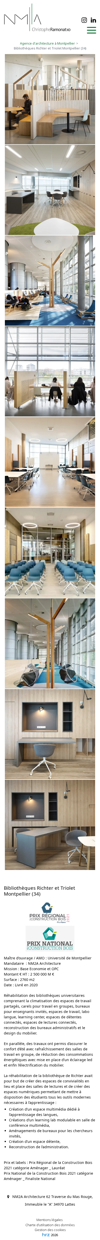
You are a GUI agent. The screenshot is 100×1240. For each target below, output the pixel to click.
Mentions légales (49, 1219)
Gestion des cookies (50, 1229)
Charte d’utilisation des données (50, 1225)
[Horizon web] (46, 1234)
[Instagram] (84, 20)
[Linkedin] (93, 20)
